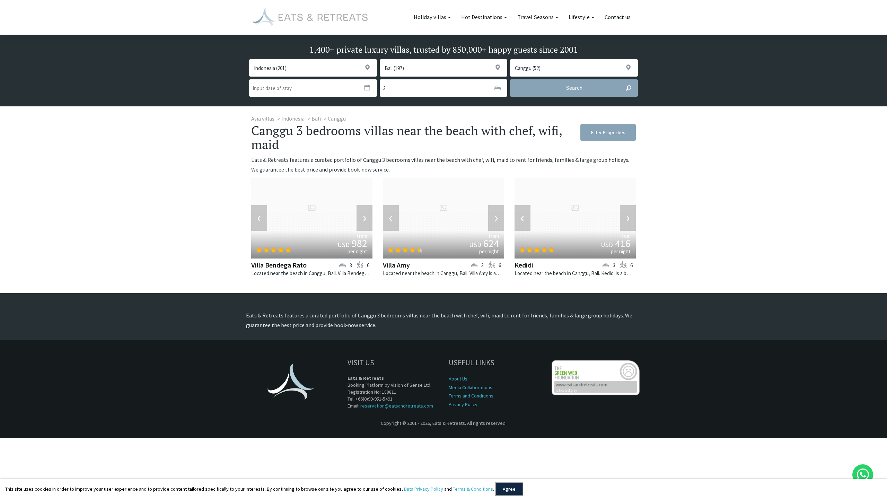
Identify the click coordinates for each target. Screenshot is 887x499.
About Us (458, 379)
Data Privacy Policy (423, 489)
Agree (509, 489)
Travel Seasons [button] (536, 17)
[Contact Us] (862, 474)
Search (574, 87)
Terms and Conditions (471, 396)
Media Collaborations (470, 387)
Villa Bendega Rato (279, 265)
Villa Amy (396, 265)
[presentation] (259, 218)
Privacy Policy (463, 404)
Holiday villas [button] (430, 17)
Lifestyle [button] (580, 17)
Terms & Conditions (473, 489)
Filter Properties (608, 132)
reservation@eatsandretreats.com (396, 406)
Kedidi (524, 265)
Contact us (618, 17)
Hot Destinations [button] (482, 17)
